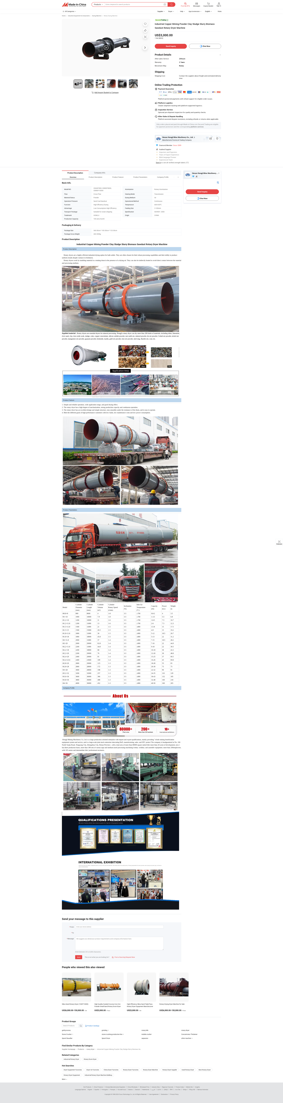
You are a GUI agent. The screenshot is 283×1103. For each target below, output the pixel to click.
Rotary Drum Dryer (90, 1059)
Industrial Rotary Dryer (71, 1059)
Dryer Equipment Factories (73, 1070)
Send (78, 957)
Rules (220, 11)
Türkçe (185, 1089)
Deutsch (137, 1089)
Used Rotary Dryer (188, 1070)
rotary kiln (145, 1030)
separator (145, 1038)
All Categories (69, 11)
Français (112, 1089)
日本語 (166, 1089)
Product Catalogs (93, 1026)
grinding (104, 1030)
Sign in (219, 6)
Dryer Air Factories (92, 1070)
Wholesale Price (144, 1087)
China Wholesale (132, 1087)
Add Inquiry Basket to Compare (106, 92)
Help (181, 11)
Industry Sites (156, 1087)
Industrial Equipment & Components (79, 16)
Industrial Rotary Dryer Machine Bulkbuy (98, 1075)
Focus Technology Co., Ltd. (127, 1094)
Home (64, 16)
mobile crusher (147, 1034)
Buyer (170, 11)
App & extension (194, 11)
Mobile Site (189, 1087)
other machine (186, 1038)
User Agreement (154, 1094)
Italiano (130, 1089)
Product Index (180, 1087)
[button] (174, 177)
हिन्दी (171, 1089)
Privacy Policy (174, 1094)
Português (105, 1089)
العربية (153, 1089)
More (64, 1079)
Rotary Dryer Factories (130, 1070)
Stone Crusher (67, 1034)
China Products (98, 1087)
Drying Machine (96, 16)
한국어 (159, 1089)
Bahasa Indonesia (202, 1089)
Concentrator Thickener (189, 1034)
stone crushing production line (112, 1034)
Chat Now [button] (206, 46)
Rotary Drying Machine (110, 16)
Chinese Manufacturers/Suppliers (115, 1087)
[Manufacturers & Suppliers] (74, 4)
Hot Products (87, 1087)
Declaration (164, 1094)
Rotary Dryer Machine (150, 1070)
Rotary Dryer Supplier (170, 1070)
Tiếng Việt (192, 1089)
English (90, 1089)
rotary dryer (185, 1030)
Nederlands (145, 1089)
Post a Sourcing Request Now (123, 957)
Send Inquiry (171, 46)
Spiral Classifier (67, 1038)
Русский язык (122, 1089)
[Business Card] (218, 182)
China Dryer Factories (111, 1070)
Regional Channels (167, 1087)
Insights (197, 1087)
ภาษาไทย (177, 1089)
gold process (66, 1030)
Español (96, 1089)
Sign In (158, 162)
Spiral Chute (106, 1038)
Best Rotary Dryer (205, 1070)
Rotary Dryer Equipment (72, 1075)
